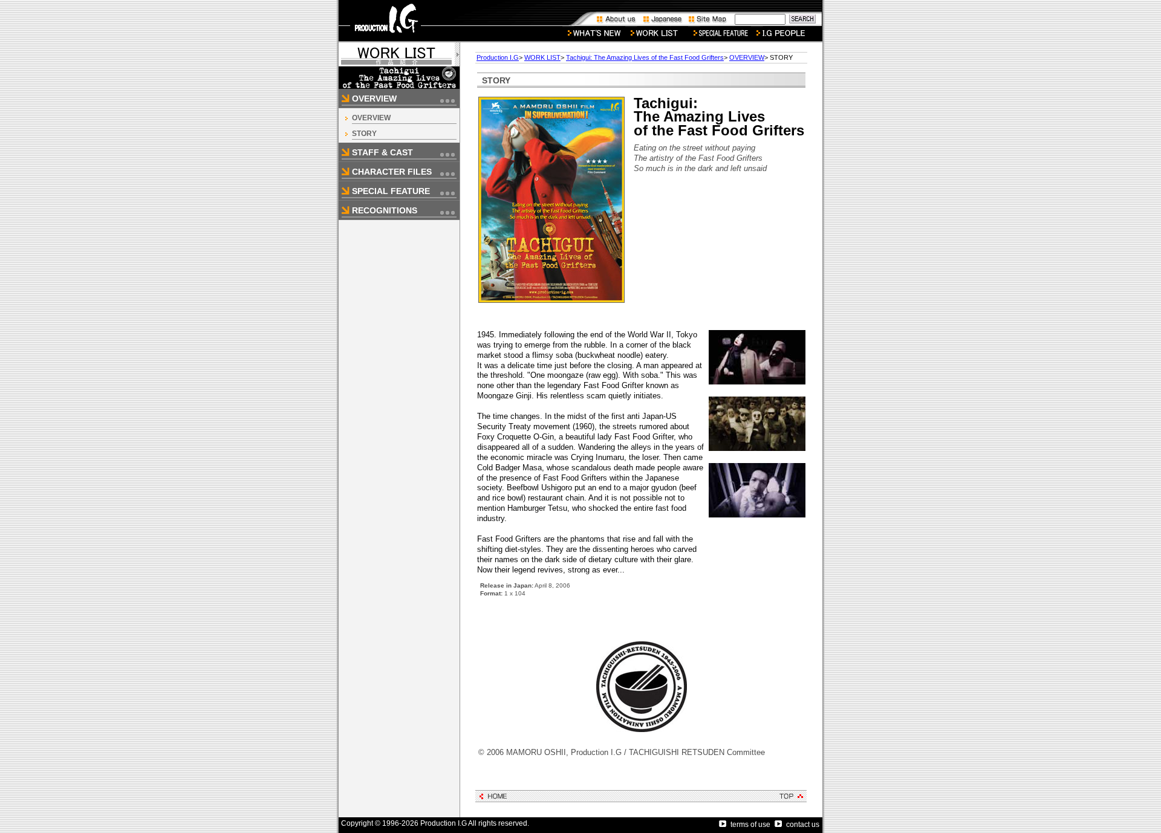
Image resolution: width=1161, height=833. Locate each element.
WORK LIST (542, 57)
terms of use (750, 824)
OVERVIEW (371, 118)
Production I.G (497, 57)
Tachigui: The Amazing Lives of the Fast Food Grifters (645, 57)
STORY (364, 133)
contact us (802, 824)
